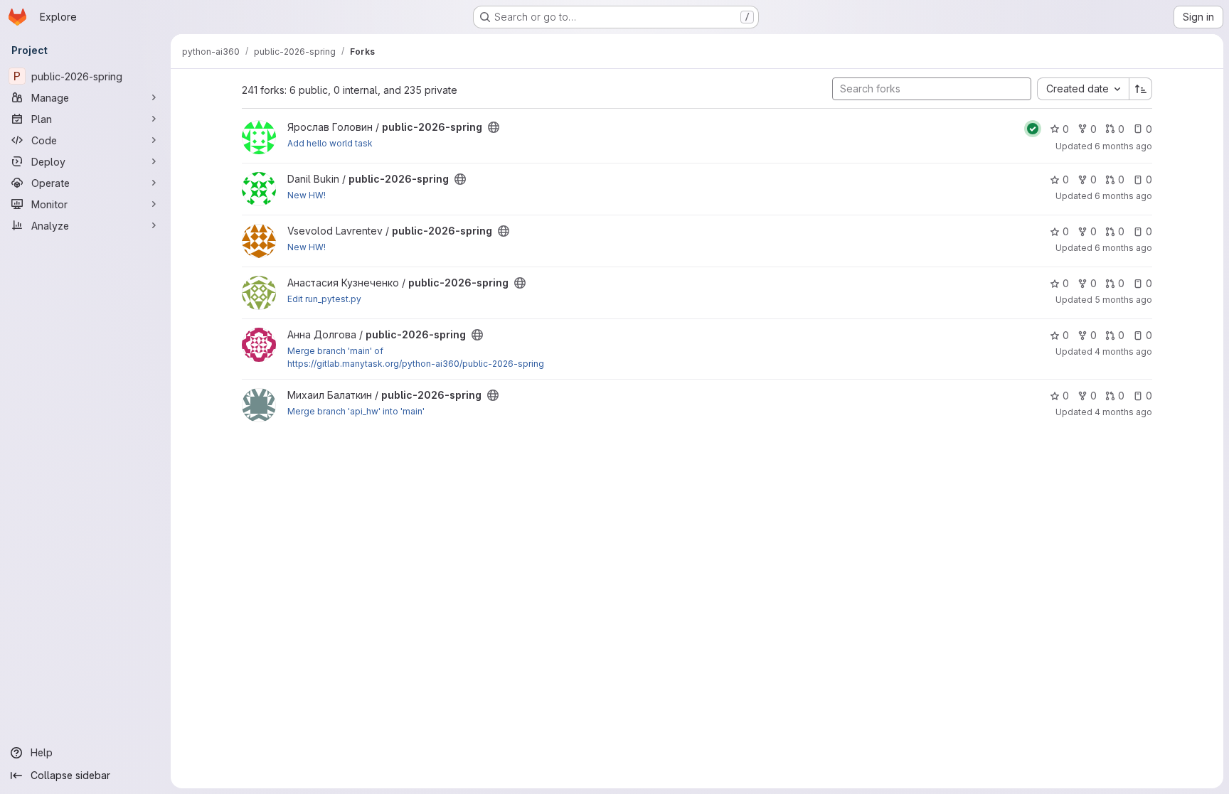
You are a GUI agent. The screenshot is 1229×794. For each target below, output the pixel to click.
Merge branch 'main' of (335, 350)
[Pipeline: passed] (1032, 128)
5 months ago (1123, 299)
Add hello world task (330, 143)
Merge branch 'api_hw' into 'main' (356, 411)
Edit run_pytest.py (324, 299)
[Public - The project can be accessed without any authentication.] (493, 127)
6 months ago (1123, 146)
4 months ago (1123, 351)
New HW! (306, 195)
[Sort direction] (1140, 88)
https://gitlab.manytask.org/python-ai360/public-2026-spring (415, 363)
